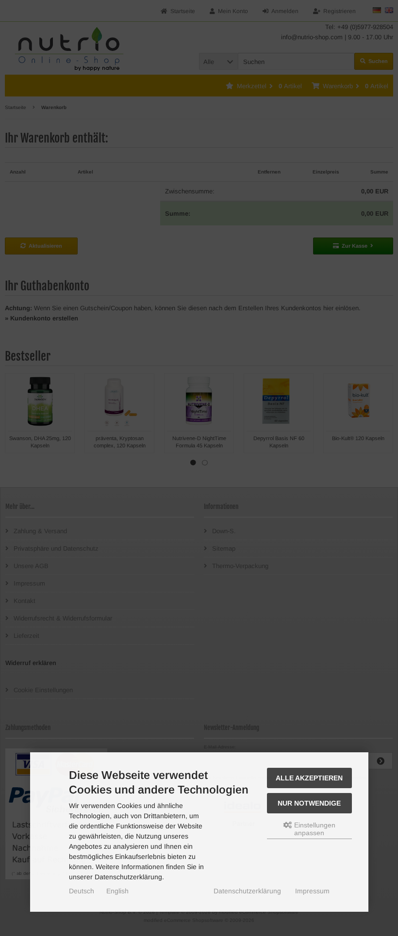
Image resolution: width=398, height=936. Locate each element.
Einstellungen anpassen (313, 829)
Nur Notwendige (309, 803)
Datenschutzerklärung (247, 891)
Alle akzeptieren (309, 778)
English (117, 891)
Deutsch (81, 891)
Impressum (312, 891)
